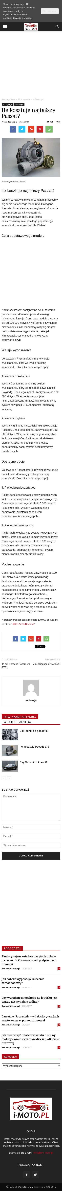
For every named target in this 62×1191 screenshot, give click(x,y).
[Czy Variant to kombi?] (10, 766)
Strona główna (8, 99)
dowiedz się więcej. (23, 18)
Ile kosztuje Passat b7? (34, 746)
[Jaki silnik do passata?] (10, 734)
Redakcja (12, 122)
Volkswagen (19, 104)
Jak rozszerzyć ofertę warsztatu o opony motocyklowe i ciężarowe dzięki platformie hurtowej (30, 1039)
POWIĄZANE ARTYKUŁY (20, 717)
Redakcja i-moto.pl (11, 968)
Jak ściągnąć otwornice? (46, 664)
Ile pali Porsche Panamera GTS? (16, 666)
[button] (57, 26)
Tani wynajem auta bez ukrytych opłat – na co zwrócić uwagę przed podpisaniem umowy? (29, 960)
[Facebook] (26, 1174)
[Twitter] (35, 1174)
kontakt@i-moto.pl (43, 1152)
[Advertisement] (31, 63)
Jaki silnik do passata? (34, 730)
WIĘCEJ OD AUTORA (17, 722)
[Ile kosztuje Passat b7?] (10, 750)
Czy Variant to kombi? (33, 762)
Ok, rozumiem (49, 11)
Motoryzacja (7, 104)
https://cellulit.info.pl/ (24, 624)
